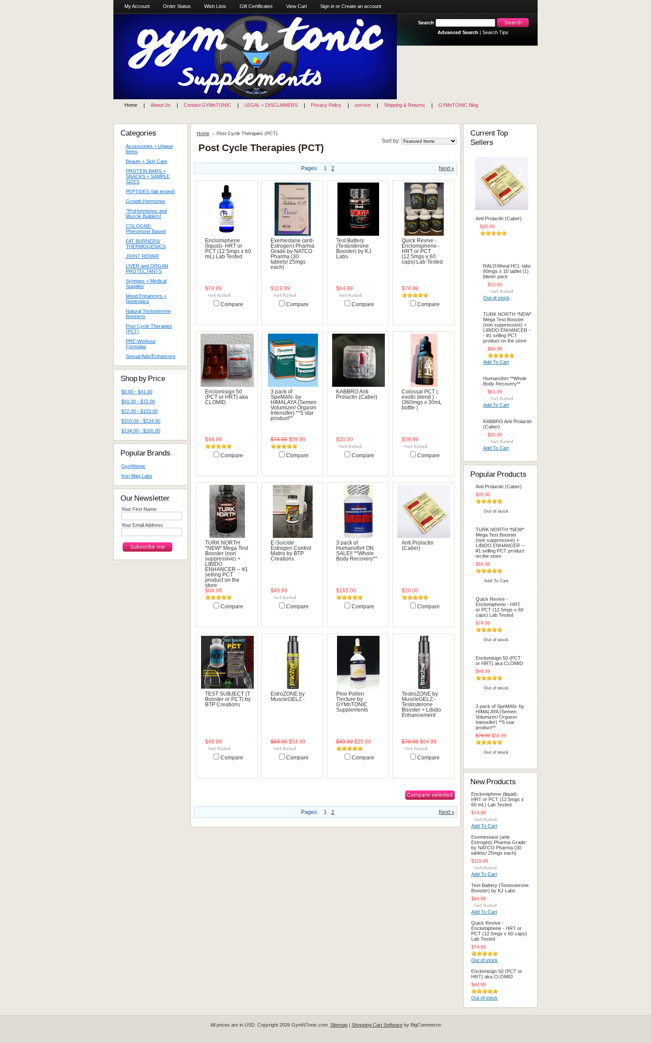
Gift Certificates (256, 6)
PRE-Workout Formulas (138, 344)
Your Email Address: (142, 525)
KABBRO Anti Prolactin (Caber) (356, 394)
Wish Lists (215, 6)
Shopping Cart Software (377, 1024)
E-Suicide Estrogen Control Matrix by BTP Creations (291, 550)
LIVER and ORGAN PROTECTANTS (147, 268)
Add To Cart (225, 313)
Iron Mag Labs (136, 476)
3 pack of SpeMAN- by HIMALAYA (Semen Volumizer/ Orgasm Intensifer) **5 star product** (294, 405)
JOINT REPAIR (142, 256)
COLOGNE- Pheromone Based (143, 228)
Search (426, 22)
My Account (137, 6)
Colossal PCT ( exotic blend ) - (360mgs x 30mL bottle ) (422, 399)
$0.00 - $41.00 (136, 391)
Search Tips (495, 32)
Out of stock (422, 313)
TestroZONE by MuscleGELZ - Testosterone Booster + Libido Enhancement (421, 704)
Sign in (327, 6)
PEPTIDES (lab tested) (150, 191)
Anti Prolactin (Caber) (418, 545)
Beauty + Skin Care (144, 162)
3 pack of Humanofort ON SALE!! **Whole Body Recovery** (356, 550)
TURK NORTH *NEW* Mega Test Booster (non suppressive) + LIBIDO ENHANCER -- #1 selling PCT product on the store (507, 327)
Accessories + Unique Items (149, 149)
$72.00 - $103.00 (139, 411)
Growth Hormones (146, 201)
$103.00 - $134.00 (140, 421)
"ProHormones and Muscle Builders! (146, 213)
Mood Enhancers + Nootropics (144, 298)
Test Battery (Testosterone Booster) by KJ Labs (353, 248)
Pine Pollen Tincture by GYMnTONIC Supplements (352, 701)
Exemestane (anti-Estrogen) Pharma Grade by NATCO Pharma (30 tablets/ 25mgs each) (292, 254)
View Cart (296, 6)
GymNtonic (133, 466)
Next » (446, 168)
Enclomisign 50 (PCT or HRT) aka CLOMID (226, 397)
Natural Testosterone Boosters (148, 313)
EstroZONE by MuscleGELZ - (288, 696)
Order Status (177, 6)
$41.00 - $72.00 (138, 401)
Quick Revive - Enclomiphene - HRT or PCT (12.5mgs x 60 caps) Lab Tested (422, 251)
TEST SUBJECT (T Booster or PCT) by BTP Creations (228, 699)
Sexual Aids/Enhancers (148, 357)
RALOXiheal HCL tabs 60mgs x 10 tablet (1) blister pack (507, 271)
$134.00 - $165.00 (140, 430)
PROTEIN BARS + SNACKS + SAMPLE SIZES (145, 176)
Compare (232, 304)
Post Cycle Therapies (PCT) (149, 328)
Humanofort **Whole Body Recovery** (505, 381)
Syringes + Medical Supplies (144, 283)
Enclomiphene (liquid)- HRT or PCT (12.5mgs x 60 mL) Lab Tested (228, 248)
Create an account (361, 6)
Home (203, 133)
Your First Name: (139, 509)
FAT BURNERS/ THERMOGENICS (146, 243)
